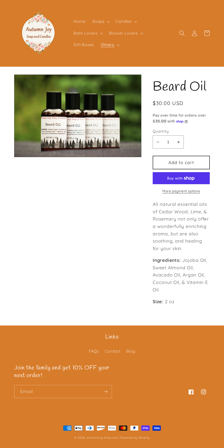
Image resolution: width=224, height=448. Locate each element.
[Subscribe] (105, 391)
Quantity (161, 131)
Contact (112, 351)
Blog (130, 351)
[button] (100, 22)
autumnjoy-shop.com (102, 437)
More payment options (181, 191)
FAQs (94, 351)
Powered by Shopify (135, 437)
